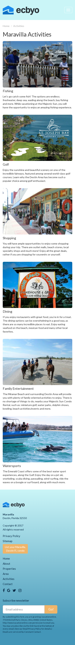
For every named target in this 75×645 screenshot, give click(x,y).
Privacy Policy (11, 536)
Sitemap (7, 541)
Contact (8, 584)
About (6, 563)
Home (6, 25)
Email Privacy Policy (32, 629)
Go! (51, 609)
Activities (18, 25)
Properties (9, 568)
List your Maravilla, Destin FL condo (15, 548)
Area (6, 573)
